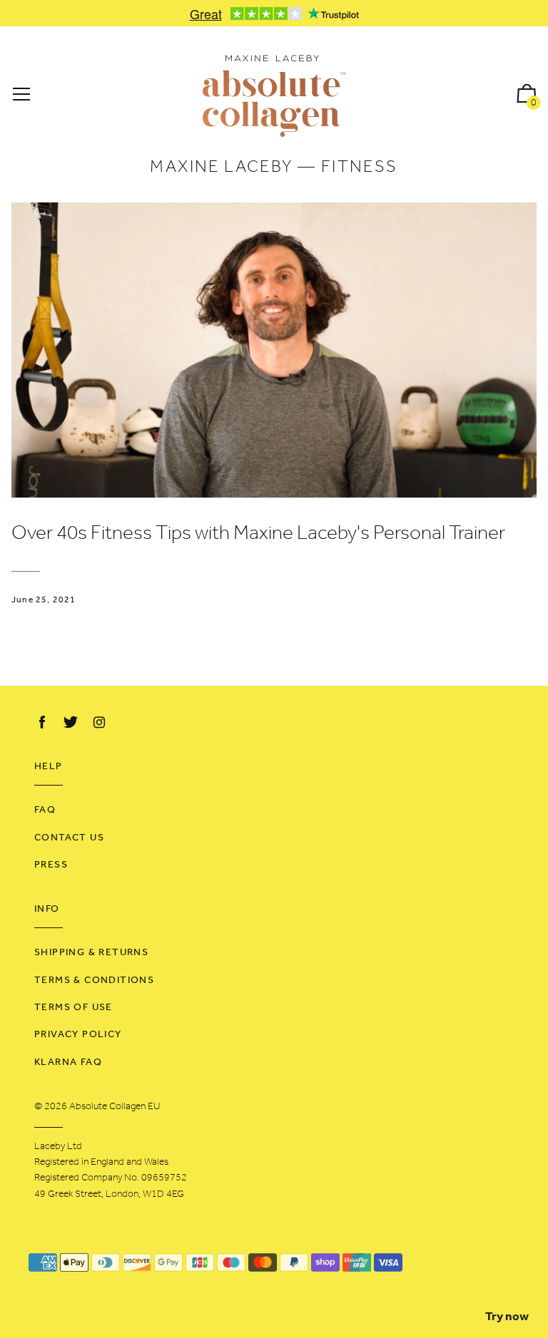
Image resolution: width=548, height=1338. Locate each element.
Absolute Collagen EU (114, 1106)
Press (51, 865)
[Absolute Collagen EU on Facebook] (42, 722)
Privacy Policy (78, 1034)
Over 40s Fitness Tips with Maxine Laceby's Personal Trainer (258, 534)
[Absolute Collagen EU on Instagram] (99, 722)
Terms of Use (73, 1007)
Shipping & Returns (91, 952)
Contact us (69, 838)
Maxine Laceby (221, 167)
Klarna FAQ (68, 1062)
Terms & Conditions (94, 980)
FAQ (45, 810)
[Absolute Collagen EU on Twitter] (70, 722)
